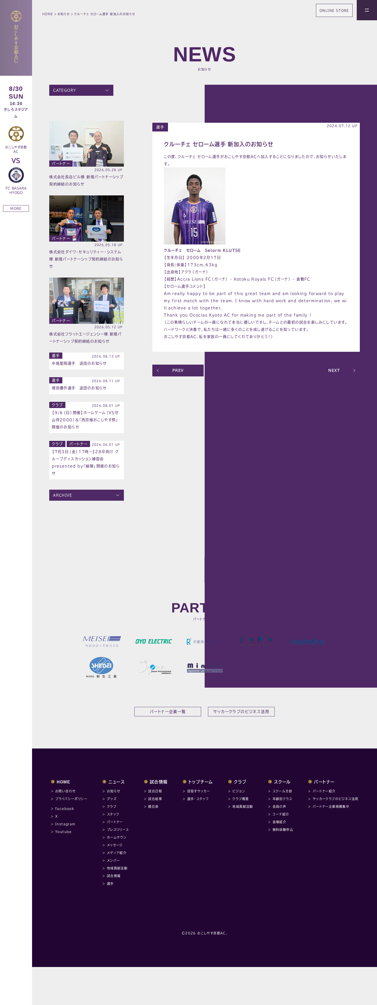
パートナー (61, 163)
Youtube (63, 831)
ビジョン (238, 791)
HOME (47, 14)
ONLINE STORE (334, 10)
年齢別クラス (282, 798)
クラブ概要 (240, 798)
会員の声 (279, 806)
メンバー (113, 860)
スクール (282, 782)
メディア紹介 (116, 852)
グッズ (112, 798)
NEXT (334, 370)
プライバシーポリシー (71, 798)
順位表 (153, 806)
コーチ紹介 (281, 814)
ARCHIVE (62, 495)
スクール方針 (282, 791)
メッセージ (115, 845)
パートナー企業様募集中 (331, 806)
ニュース (116, 782)
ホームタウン (116, 837)
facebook (64, 808)
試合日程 (155, 791)
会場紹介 (279, 821)
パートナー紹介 (324, 791)
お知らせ (63, 14)
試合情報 (114, 875)
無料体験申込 (283, 829)
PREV (178, 370)
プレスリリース (118, 829)
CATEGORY (64, 90)
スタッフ (113, 814)
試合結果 (155, 798)
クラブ (57, 405)
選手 (160, 127)
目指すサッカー (198, 791)
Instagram (65, 824)
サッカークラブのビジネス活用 (336, 798)
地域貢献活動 (117, 868)
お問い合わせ (65, 791)
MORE (16, 208)
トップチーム (200, 782)
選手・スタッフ (198, 798)
